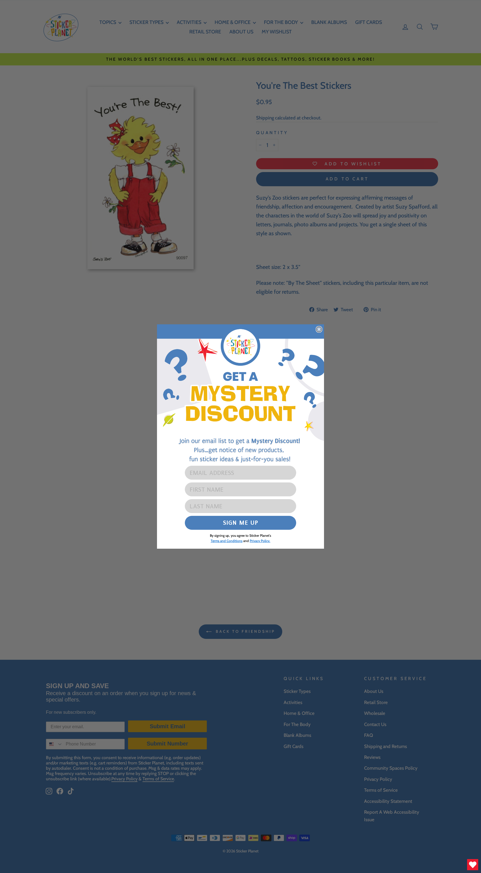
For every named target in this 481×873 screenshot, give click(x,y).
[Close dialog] (319, 329)
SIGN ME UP (240, 522)
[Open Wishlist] (472, 864)
